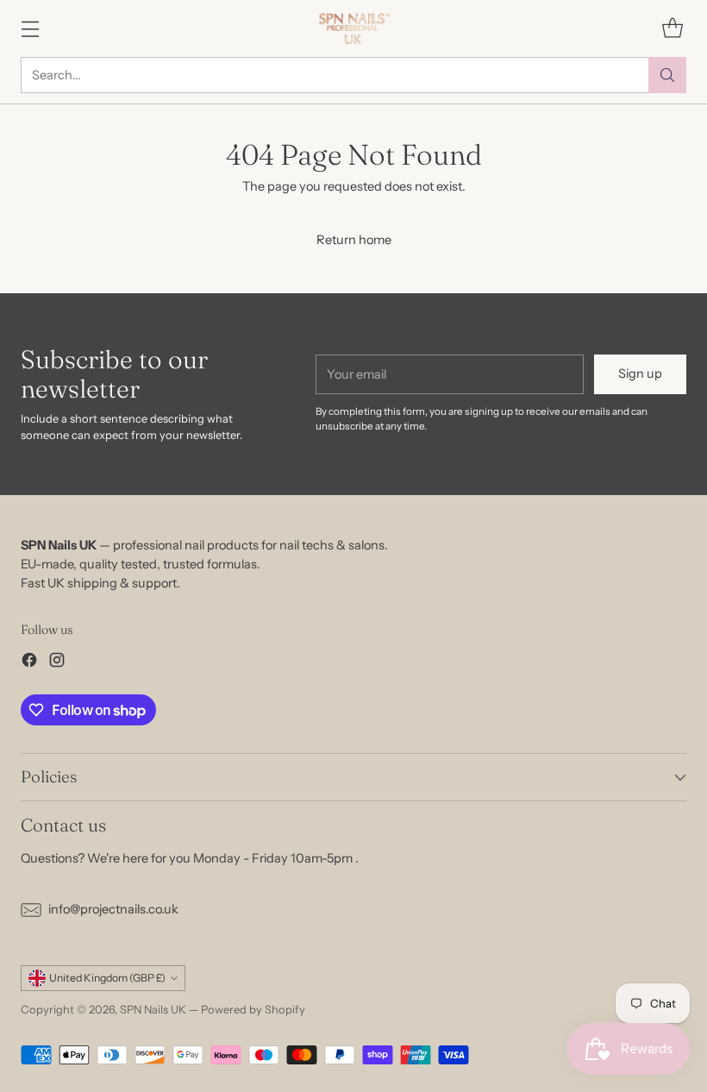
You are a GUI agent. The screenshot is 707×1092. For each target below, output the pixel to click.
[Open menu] (29, 28)
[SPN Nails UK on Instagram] (57, 663)
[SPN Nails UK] (354, 28)
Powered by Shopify (253, 1009)
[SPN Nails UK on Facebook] (29, 663)
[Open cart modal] (672, 28)
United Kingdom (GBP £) (107, 977)
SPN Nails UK (153, 1009)
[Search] (667, 75)
